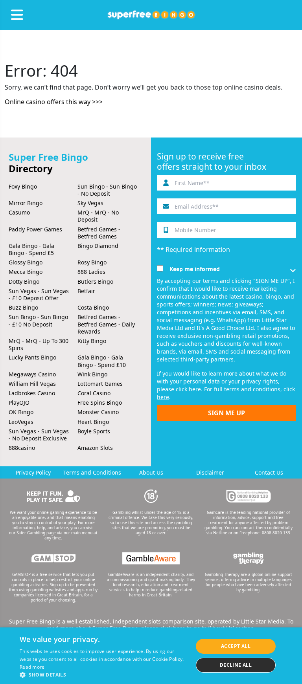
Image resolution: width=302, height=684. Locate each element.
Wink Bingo (92, 374)
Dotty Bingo (24, 281)
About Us (151, 472)
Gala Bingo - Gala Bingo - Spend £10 (101, 361)
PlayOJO (19, 402)
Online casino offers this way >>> (54, 101)
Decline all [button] (236, 665)
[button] (104, 674)
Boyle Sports (93, 431)
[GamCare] (248, 496)
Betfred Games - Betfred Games (98, 233)
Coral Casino (93, 393)
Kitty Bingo (91, 341)
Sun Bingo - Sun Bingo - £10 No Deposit (38, 320)
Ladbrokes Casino (32, 393)
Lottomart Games (100, 383)
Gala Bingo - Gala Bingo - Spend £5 (31, 249)
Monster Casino (98, 412)
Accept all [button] (235, 646)
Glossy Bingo (25, 262)
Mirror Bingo (25, 203)
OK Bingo (21, 412)
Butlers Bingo (95, 281)
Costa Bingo (93, 307)
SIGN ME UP (226, 413)
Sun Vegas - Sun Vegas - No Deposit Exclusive (39, 434)
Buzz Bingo (23, 307)
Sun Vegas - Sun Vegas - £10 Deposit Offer (39, 294)
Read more (32, 667)
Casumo (19, 212)
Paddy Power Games (35, 229)
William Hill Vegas (32, 383)
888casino (22, 447)
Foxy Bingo (23, 186)
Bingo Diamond (97, 245)
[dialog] (151, 655)
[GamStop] (53, 558)
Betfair (86, 291)
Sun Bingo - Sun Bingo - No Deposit (107, 190)
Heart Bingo (93, 421)
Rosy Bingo (92, 262)
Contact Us (269, 472)
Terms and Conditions (92, 472)
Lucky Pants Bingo (32, 357)
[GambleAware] (151, 558)
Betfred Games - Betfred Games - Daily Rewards (106, 324)
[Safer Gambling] (53, 496)
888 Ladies (91, 271)
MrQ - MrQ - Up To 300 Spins (38, 344)
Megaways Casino (32, 374)
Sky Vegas (90, 203)
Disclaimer (210, 472)
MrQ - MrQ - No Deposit (98, 216)
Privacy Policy (33, 472)
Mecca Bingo (25, 271)
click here (188, 389)
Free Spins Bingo (99, 402)
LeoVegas (21, 421)
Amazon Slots (95, 447)
